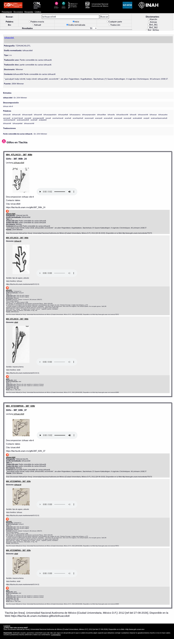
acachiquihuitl (78, 118)
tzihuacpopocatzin (89, 114)
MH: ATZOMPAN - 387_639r (20, 406)
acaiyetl (146, 118)
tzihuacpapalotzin (50, 114)
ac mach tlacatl (17, 118)
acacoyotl (98, 118)
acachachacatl (57, 118)
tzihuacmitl (38, 114)
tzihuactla (111, 114)
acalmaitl (34, 120)
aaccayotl (6, 118)
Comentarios (56, 634)
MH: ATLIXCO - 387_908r (19, 154)
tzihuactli (133, 114)
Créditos (38, 12)
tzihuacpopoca (75, 114)
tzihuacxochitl (143, 114)
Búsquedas (28, 12)
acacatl (48, 118)
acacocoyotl (89, 118)
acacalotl (27, 118)
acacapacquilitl (38, 118)
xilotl (16, 322)
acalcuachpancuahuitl (159, 118)
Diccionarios (18, 12)
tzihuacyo (153, 114)
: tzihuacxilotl (18, 163)
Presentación (7, 12)
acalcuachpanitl (9, 120)
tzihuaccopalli (27, 114)
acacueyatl (118, 118)
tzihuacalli (7, 114)
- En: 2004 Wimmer (15, 98)
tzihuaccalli (16, 114)
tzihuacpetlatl (63, 114)
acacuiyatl (127, 118)
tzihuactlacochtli (122, 114)
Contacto (7, 626)
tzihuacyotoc (163, 114)
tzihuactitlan (101, 114)
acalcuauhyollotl (23, 120)
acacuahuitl (108, 118)
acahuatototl (137, 118)
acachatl (68, 118)
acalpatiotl (42, 120)
